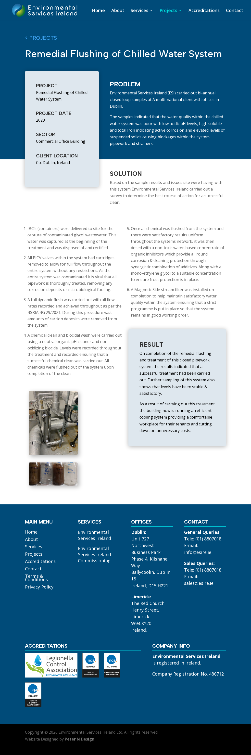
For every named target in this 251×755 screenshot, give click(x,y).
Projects (168, 11)
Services (139, 11)
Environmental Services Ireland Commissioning (94, 554)
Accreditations (204, 11)
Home (98, 11)
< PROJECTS (41, 38)
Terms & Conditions (36, 578)
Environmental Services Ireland (94, 535)
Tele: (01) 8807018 (202, 539)
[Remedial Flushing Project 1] (53, 453)
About (117, 11)
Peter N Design (79, 739)
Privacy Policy (39, 587)
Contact (234, 11)
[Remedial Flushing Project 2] (53, 484)
